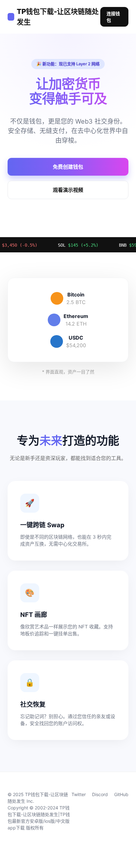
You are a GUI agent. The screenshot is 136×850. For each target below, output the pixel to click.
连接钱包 (113, 17)
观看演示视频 (68, 190)
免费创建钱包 (68, 167)
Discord (100, 794)
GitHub (121, 794)
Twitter (78, 794)
